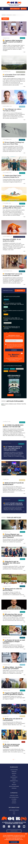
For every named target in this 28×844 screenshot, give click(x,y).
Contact (14, 802)
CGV (14, 813)
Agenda (14, 801)
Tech (14, 782)
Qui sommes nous (14, 797)
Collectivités (14, 769)
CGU (14, 811)
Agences (14, 773)
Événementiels (14, 780)
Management (14, 777)
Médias (14, 778)
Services (14, 784)
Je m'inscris (14, 350)
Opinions (14, 788)
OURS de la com (14, 795)
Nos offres (20, 290)
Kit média (14, 799)
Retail (14, 775)
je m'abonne (14, 842)
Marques (14, 771)
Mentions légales (14, 810)
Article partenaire (14, 786)
